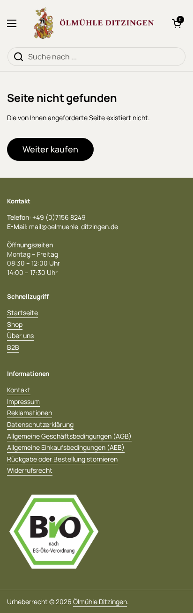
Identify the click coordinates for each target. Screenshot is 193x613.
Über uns (20, 335)
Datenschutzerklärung (40, 424)
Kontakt (18, 389)
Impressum (23, 401)
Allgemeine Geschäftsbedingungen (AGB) (69, 436)
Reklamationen (29, 412)
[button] (176, 23)
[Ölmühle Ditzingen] (94, 23)
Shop (14, 324)
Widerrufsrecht (29, 470)
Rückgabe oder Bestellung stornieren (62, 458)
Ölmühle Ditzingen (100, 601)
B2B (13, 347)
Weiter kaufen (50, 149)
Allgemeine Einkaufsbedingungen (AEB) (66, 447)
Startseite (22, 312)
